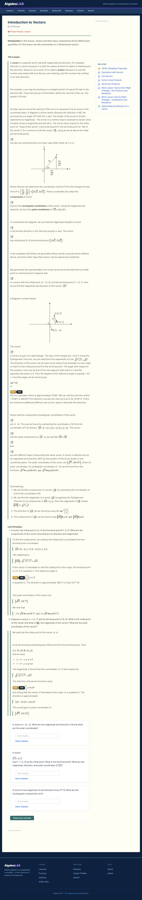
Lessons (10, 10)
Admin (110, 873)
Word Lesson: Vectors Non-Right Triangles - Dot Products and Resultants (116, 90)
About (110, 869)
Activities (44, 10)
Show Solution (21, 741)
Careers (80, 10)
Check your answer (22, 818)
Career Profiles (80, 873)
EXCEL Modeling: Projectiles (114, 68)
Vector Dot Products (111, 84)
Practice (21, 10)
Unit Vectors (107, 76)
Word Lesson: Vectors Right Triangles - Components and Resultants (114, 100)
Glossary (69, 10)
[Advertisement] (49, 841)
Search (91, 10)
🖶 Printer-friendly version (19, 31)
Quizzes (32, 10)
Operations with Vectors (112, 72)
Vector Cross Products (112, 80)
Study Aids (56, 10)
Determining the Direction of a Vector (115, 107)
